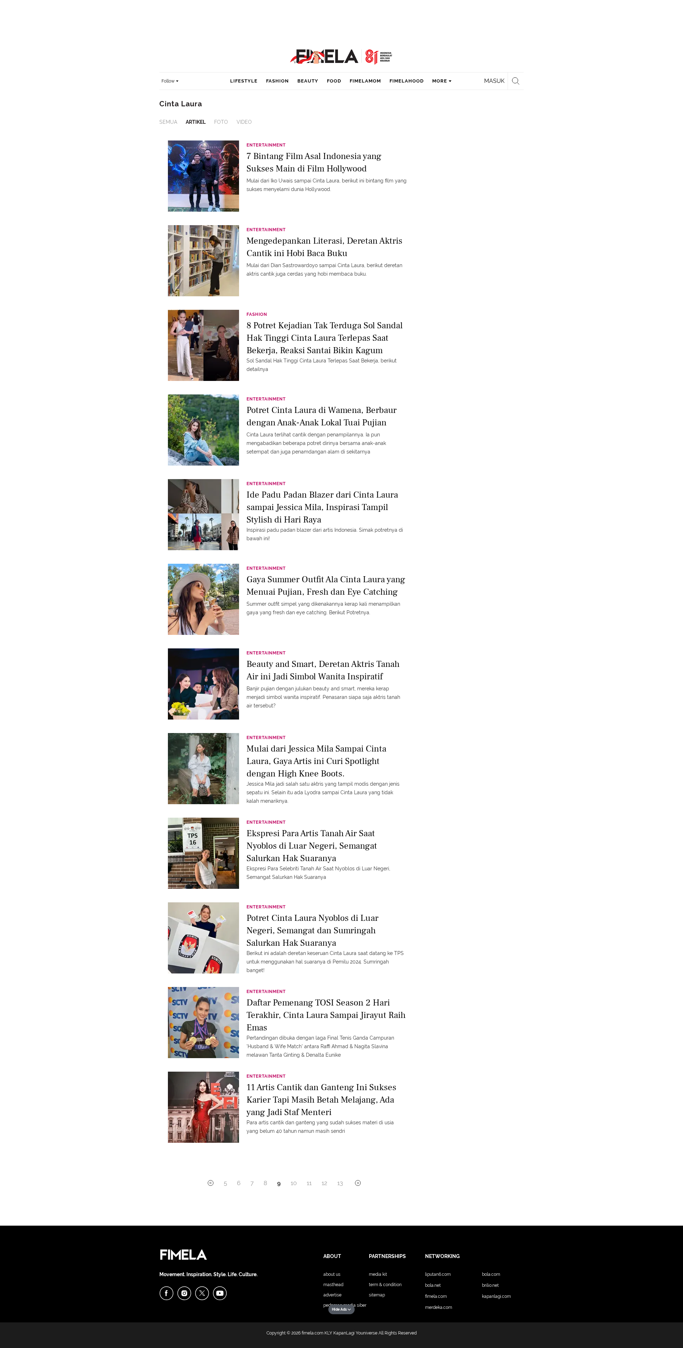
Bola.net (433, 1285)
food (334, 81)
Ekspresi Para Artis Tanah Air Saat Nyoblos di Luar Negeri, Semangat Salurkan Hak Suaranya (312, 845)
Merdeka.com (438, 1307)
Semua (168, 122)
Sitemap (377, 1295)
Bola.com (491, 1274)
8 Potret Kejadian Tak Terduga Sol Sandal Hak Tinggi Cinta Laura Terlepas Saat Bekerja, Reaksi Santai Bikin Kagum (325, 337)
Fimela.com (436, 1296)
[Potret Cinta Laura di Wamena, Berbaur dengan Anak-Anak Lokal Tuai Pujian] (203, 429)
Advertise (332, 1295)
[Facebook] (166, 1293)
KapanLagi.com (496, 1296)
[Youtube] (220, 1293)
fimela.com (312, 1333)
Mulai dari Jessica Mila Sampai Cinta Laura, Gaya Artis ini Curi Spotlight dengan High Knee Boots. (316, 760)
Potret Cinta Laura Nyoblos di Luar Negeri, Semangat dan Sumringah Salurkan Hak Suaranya (312, 930)
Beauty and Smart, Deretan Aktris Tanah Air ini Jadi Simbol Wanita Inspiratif (323, 670)
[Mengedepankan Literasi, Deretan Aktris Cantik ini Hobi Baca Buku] (203, 260)
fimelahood (407, 81)
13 (340, 1183)
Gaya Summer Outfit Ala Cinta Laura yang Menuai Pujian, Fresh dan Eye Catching (326, 586)
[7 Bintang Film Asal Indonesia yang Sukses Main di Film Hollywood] (203, 176)
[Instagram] (184, 1293)
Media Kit (378, 1274)
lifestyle (244, 81)
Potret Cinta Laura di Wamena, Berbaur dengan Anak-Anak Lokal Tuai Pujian (322, 416)
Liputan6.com (438, 1274)
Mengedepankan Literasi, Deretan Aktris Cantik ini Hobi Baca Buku (324, 247)
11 (309, 1183)
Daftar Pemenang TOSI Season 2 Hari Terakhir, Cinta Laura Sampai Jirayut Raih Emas (326, 1014)
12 (324, 1183)
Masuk (494, 81)
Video (244, 122)
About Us (331, 1274)
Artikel (196, 122)
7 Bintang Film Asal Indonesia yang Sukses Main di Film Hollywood (314, 162)
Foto (221, 122)
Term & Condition (385, 1284)
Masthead (333, 1284)
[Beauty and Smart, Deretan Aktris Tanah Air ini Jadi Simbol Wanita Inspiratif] (203, 683)
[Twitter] (202, 1293)
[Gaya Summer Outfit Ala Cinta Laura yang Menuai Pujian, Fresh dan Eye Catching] (203, 599)
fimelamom (365, 81)
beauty (307, 81)
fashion (277, 81)
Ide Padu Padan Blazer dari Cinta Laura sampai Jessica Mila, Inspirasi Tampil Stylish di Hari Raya (322, 506)
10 (294, 1183)
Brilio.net (490, 1285)
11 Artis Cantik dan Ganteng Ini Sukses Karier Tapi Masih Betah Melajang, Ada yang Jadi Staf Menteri (321, 1099)
